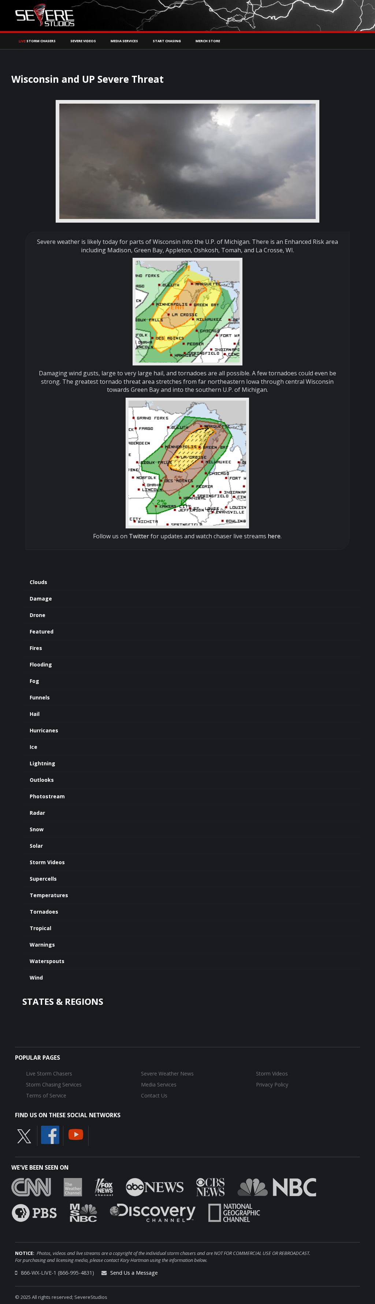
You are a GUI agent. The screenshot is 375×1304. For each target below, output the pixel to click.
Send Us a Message (134, 1272)
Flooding (41, 664)
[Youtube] (76, 1133)
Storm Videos (47, 862)
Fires (36, 647)
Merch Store (208, 40)
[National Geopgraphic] (234, 1212)
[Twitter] (24, 1135)
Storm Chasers (37, 40)
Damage (41, 598)
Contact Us (154, 1095)
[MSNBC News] (83, 1212)
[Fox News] (104, 1186)
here (274, 536)
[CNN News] (31, 1186)
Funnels (40, 697)
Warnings (42, 944)
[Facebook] (50, 1134)
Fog (34, 680)
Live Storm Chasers (49, 1073)
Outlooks (42, 779)
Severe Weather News (167, 1073)
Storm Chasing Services (54, 1084)
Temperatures (49, 895)
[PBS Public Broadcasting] (34, 1212)
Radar (37, 812)
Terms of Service (46, 1095)
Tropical (40, 928)
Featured (41, 631)
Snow (37, 829)
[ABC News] (154, 1186)
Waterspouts (47, 961)
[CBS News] (210, 1186)
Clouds (38, 582)
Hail (35, 713)
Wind (36, 977)
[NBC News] (276, 1186)
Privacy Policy (272, 1084)
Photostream (47, 796)
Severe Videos (83, 40)
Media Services (124, 40)
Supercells (43, 878)
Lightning (42, 763)
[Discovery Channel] (153, 1212)
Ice (33, 746)
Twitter (139, 536)
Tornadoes (44, 911)
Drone (37, 615)
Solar (36, 845)
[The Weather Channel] (73, 1186)
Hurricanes (44, 730)
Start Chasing (167, 40)
